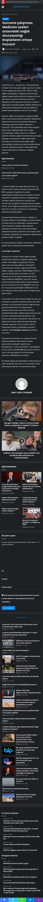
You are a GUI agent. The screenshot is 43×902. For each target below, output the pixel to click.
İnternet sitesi (7, 587)
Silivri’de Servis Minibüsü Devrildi (15, 789)
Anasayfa (7, 14)
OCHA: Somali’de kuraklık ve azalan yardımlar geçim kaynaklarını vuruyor (27, 702)
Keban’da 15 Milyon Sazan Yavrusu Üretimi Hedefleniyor (31, 486)
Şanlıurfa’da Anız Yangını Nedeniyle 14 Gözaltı (26, 795)
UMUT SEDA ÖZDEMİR (12, 49)
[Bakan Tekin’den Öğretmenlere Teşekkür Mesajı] (8, 693)
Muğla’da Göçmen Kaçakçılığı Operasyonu (19, 684)
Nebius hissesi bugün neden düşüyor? (10, 510)
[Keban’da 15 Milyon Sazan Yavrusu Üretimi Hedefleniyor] (31, 477)
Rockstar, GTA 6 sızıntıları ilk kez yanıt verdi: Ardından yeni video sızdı (20, 625)
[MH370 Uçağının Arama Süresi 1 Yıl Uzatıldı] (8, 659)
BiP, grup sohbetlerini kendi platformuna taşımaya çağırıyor (27, 750)
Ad (3, 571)
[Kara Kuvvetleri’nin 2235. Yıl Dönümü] (8, 782)
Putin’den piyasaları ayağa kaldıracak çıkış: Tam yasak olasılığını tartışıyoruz (11, 487)
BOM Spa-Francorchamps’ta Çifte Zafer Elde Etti (22, 2)
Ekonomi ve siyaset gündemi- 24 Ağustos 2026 (31, 522)
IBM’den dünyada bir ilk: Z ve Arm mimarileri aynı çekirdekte (27, 760)
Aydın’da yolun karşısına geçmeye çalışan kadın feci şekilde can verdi (27, 668)
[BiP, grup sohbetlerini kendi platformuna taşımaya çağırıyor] (8, 751)
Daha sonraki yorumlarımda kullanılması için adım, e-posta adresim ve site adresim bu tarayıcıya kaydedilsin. (20, 598)
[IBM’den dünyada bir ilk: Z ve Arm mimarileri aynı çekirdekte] (8, 761)
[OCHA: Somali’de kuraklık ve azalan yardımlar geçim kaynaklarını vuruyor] (8, 703)
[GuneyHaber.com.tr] (21, 6)
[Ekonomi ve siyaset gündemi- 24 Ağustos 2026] (31, 513)
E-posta (5, 579)
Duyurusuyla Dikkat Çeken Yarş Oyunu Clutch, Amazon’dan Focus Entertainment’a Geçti (26, 738)
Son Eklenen (21, 617)
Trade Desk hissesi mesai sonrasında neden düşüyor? (29, 500)
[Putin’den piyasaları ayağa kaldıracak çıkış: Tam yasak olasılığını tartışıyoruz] (11, 477)
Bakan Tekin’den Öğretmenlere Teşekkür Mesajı (28, 691)
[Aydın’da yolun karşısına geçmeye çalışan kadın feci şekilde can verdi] (8, 669)
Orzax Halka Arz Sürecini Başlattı (15, 165)
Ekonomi (14, 14)
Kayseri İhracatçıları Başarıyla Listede (10, 499)
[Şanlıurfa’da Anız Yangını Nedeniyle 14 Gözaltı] (8, 797)
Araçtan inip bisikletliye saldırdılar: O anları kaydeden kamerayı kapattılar (19, 634)
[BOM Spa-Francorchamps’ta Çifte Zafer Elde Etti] (8, 644)
